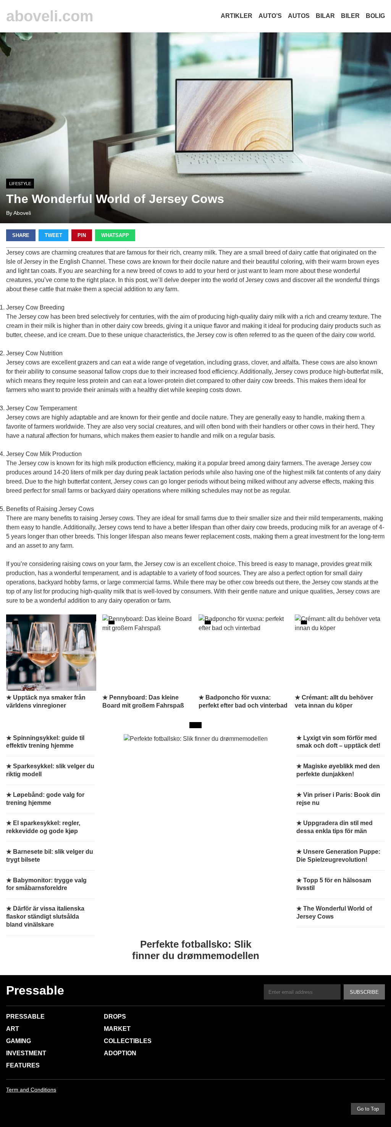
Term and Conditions (31, 1090)
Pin (82, 235)
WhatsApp (115, 235)
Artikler (236, 16)
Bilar (325, 16)
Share (20, 235)
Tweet (53, 235)
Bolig (375, 16)
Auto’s (270, 16)
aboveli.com (50, 16)
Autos (299, 16)
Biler (350, 16)
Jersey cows (23, 362)
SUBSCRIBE (364, 992)
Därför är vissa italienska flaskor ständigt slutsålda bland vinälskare (45, 916)
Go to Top (368, 1109)
